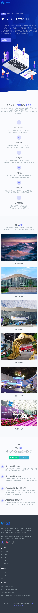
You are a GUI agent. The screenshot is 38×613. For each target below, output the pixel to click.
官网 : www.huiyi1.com (7, 592)
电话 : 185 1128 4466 (7, 586)
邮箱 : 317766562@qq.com (9, 589)
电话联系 (25, 457)
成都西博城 (4, 554)
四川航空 (3, 560)
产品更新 (3, 575)
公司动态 (3, 578)
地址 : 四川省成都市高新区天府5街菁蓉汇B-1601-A (15, 595)
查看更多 (5, 40)
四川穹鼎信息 (4, 563)
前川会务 (3, 557)
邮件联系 (14, 457)
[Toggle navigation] (35, 3)
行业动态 (3, 572)
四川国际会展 (4, 552)
